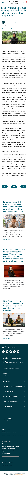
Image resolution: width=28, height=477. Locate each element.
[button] (3, 2)
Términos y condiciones (7, 462)
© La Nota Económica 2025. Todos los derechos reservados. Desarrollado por (14, 474)
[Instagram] (14, 351)
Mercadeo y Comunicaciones (10, 396)
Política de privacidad (7, 465)
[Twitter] (7, 351)
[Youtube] (10, 351)
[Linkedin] (18, 351)
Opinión (9, 25)
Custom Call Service (8, 391)
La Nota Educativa (7, 406)
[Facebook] (3, 351)
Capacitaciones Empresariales (11, 401)
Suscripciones (6, 381)
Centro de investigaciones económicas (13, 386)
